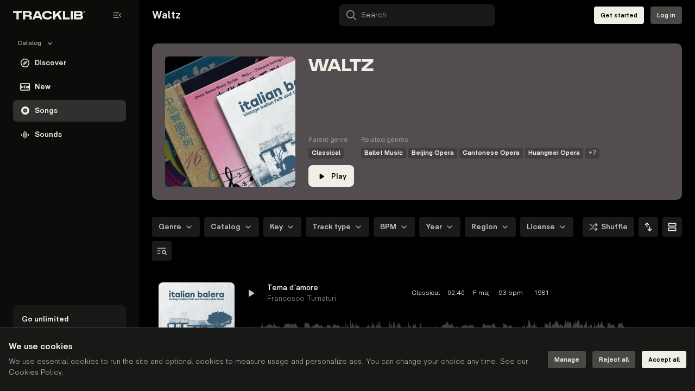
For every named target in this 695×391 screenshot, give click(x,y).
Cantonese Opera (491, 153)
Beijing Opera (433, 153)
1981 (541, 293)
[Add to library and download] (647, 293)
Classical (326, 153)
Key (276, 226)
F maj (481, 293)
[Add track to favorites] (627, 293)
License (541, 226)
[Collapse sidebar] (117, 15)
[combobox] (648, 227)
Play (338, 176)
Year (434, 226)
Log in (666, 15)
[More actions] (666, 293)
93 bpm (511, 293)
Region (484, 226)
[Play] (197, 320)
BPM (388, 226)
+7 (592, 153)
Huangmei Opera (554, 153)
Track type (331, 226)
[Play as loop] (608, 293)
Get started (619, 15)
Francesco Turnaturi (301, 298)
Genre (170, 226)
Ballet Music (383, 153)
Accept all (664, 360)
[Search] (162, 251)
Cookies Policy (35, 372)
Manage (566, 360)
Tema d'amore (292, 287)
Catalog (226, 226)
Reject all (614, 360)
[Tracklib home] (49, 15)
